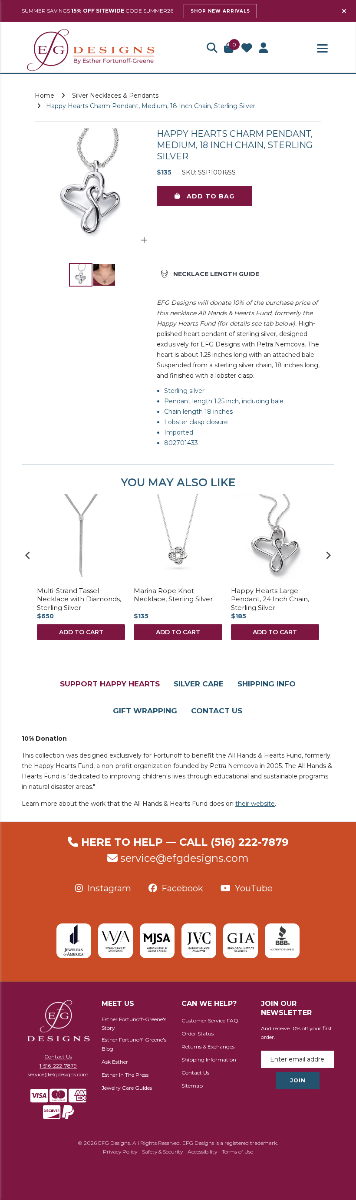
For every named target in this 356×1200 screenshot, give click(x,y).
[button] (212, 48)
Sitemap (192, 1085)
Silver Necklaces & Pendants (115, 95)
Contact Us (58, 1056)
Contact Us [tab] (216, 710)
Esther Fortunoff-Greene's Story (134, 1024)
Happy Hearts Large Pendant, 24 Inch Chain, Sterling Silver (270, 599)
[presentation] (28, 555)
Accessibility (202, 1151)
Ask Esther (115, 1061)
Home (44, 95)
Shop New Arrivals (220, 11)
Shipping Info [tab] (266, 683)
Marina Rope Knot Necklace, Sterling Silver (173, 595)
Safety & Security (162, 1151)
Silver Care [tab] (199, 683)
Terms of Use (237, 1151)
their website (255, 804)
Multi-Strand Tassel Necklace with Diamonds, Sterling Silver (79, 599)
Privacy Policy (120, 1151)
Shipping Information (208, 1059)
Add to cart (81, 632)
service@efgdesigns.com (184, 858)
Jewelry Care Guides (127, 1088)
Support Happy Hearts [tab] (110, 683)
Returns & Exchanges (207, 1046)
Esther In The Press (125, 1074)
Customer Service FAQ (209, 1020)
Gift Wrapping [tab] (145, 710)
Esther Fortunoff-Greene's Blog (134, 1044)
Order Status (197, 1033)
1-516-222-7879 (58, 1065)
